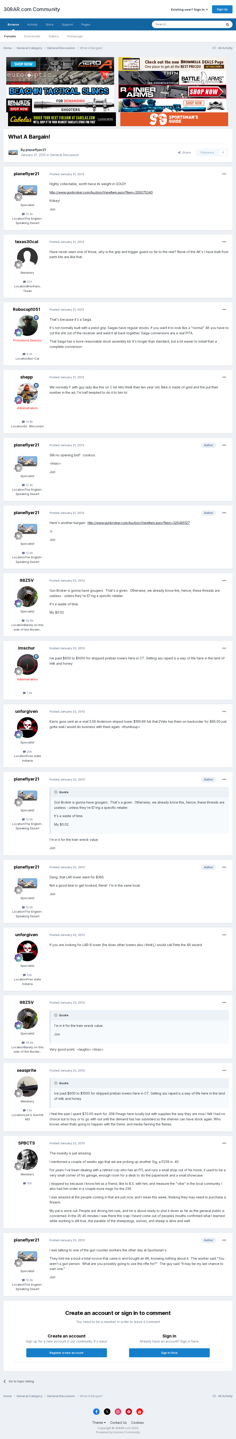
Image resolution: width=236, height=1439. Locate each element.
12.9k (29, 214)
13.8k (29, 421)
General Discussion (64, 155)
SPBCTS (26, 1143)
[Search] (227, 24)
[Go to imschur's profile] (27, 664)
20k (29, 751)
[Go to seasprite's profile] (27, 1086)
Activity (32, 24)
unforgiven (26, 711)
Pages (85, 24)
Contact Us (118, 1422)
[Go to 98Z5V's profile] (27, 596)
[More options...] (224, 174)
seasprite (26, 1070)
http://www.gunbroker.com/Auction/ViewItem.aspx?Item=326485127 (139, 523)
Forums (10, 36)
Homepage (75, 36)
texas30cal (26, 241)
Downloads (32, 36)
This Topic (209, 24)
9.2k (29, 354)
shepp (26, 377)
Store (49, 24)
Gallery (54, 36)
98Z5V (27, 580)
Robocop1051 (26, 309)
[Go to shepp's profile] (27, 393)
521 (29, 281)
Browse (13, 24)
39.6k (29, 620)
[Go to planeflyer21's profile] (13, 152)
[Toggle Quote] (56, 792)
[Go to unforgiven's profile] (27, 727)
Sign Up (222, 9)
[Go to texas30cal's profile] (27, 258)
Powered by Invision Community (118, 1432)
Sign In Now (169, 1353)
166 (29, 1183)
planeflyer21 (36, 150)
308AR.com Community (31, 9)
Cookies (137, 1422)
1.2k (29, 1110)
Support (67, 24)
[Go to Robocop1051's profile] (27, 325)
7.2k (29, 693)
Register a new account (66, 1353)
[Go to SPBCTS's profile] (27, 1159)
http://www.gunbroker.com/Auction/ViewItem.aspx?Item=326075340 (101, 192)
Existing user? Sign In (188, 9)
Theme (98, 1422)
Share (185, 152)
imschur (26, 648)
